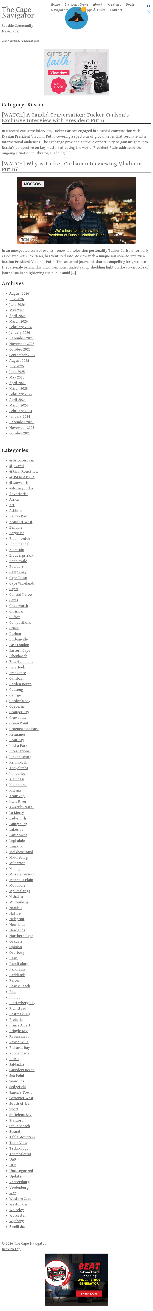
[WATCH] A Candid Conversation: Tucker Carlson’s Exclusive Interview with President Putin (65, 118)
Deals (130, 4)
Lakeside (16, 830)
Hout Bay (16, 740)
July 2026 (16, 299)
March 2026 (18, 321)
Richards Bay (19, 1048)
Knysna (15, 790)
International (20, 751)
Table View (18, 1143)
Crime (14, 628)
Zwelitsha (17, 1227)
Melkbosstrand (21, 852)
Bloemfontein (20, 539)
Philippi (15, 997)
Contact (116, 10)
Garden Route (20, 684)
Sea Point (16, 1076)
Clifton (14, 617)
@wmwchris (18, 483)
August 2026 (19, 293)
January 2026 (19, 333)
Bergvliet (16, 533)
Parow (14, 981)
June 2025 (17, 372)
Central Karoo (20, 595)
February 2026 (20, 327)
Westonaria (18, 1204)
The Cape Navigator (18, 12)
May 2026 (16, 310)
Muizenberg (18, 902)
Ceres (13, 600)
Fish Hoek (17, 667)
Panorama (17, 969)
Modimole (17, 885)
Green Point (18, 723)
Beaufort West (20, 522)
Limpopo (16, 846)
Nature (15, 913)
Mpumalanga (19, 891)
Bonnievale (18, 561)
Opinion (15, 947)
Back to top (11, 1249)
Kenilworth (18, 762)
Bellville (15, 527)
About (98, 4)
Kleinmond (18, 785)
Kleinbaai (16, 779)
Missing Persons (22, 874)
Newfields (17, 925)
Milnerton (17, 863)
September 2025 (22, 355)
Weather (114, 4)
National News (76, 4)
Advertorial (18, 494)
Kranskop (17, 796)
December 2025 (21, 338)
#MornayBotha (21, 488)
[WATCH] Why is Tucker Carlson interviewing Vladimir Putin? (71, 166)
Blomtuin (16, 550)
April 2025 (17, 383)
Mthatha (16, 897)
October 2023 (20, 433)
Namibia (15, 908)
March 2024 (18, 405)
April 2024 (17, 400)
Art (12, 505)
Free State (17, 673)
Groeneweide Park (24, 729)
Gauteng (16, 690)
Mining (14, 869)
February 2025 (20, 394)
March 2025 (18, 389)
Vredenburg (19, 1188)
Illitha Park (18, 746)
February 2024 (20, 411)
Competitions (20, 623)
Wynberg (16, 1221)
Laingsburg (18, 824)
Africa (14, 499)
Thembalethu (20, 1154)
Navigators (59, 10)
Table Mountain (22, 1137)
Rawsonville (19, 1042)
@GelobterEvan (21, 460)
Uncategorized (21, 1171)
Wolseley (16, 1210)
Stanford (16, 1120)
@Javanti (16, 466)
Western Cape (20, 1199)
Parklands (17, 975)
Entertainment (21, 662)
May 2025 (16, 377)
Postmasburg (19, 1014)
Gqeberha (17, 706)
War (12, 1193)
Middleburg (18, 857)
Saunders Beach (22, 1070)
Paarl (13, 958)
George (15, 695)
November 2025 (21, 344)
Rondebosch (19, 1053)
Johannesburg (20, 757)
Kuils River (17, 802)
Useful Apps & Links (89, 10)
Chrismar (16, 611)
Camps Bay (17, 572)
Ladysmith (17, 818)
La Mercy (16, 813)
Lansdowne (18, 835)
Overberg (16, 953)
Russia (14, 1059)
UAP (12, 1160)
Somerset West (21, 1098)
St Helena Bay (20, 1115)
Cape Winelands (22, 583)
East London (19, 645)
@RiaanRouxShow (23, 472)
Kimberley (17, 774)
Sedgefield (17, 1087)
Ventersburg (19, 1182)
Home (55, 4)
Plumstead (17, 1009)
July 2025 (16, 366)
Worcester (17, 1215)
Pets (12, 992)
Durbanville (18, 639)
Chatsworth (18, 606)
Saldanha (16, 1064)
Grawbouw (17, 718)
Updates (16, 1176)
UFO (12, 1165)
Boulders (16, 567)
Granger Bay (19, 712)
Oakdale (16, 941)
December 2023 (21, 422)
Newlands (17, 930)
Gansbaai (16, 678)
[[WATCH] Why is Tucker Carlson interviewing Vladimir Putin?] (76, 210)
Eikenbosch (18, 656)
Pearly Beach (19, 986)
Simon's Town (20, 1092)
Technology (18, 1148)
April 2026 (17, 316)
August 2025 (19, 361)
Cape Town (18, 578)
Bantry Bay (18, 516)
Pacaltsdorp (19, 964)
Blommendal (19, 544)
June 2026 (17, 305)
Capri (13, 589)
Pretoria (16, 1020)
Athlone (15, 511)
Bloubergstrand (21, 555)
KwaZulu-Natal (21, 807)
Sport (13, 1109)
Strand (14, 1132)
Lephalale (17, 841)
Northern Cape (21, 936)
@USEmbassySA (22, 477)
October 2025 (20, 349)
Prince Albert (19, 1025)
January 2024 (19, 417)
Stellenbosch (19, 1126)
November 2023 (21, 428)
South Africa (19, 1104)
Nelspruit (16, 919)
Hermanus (17, 734)
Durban (15, 634)
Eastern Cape (19, 651)
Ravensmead (19, 1036)
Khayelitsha (18, 768)
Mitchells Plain (21, 880)
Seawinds (16, 1081)
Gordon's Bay (19, 701)
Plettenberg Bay (22, 1003)
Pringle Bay (18, 1031)
